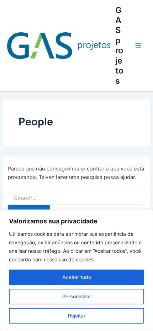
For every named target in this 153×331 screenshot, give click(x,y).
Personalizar (76, 296)
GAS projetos (119, 45)
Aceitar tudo (76, 277)
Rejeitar (76, 316)
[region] (76, 270)
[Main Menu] (138, 45)
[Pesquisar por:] (76, 198)
